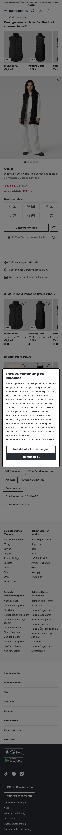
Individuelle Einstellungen (31, 449)
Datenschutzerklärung (30, 440)
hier (46, 431)
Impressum (49, 440)
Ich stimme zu (31, 456)
